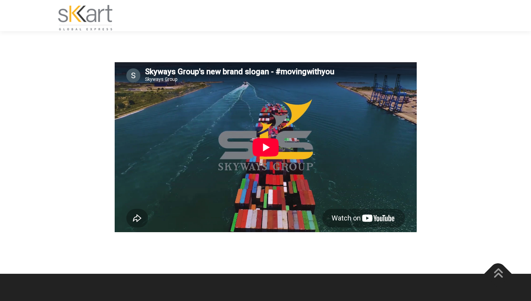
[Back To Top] (498, 274)
